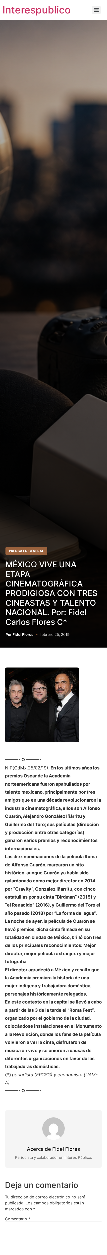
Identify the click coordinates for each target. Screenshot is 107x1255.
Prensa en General (26, 551)
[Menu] (96, 10)
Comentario (17, 1219)
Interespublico (36, 10)
